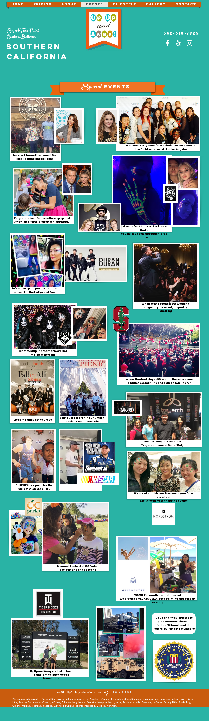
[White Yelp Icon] (178, 43)
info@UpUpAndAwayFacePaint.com (78, 692)
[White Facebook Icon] (167, 43)
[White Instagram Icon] (189, 43)
